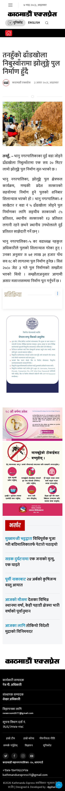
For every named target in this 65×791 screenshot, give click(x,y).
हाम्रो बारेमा (28, 738)
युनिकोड (18, 22)
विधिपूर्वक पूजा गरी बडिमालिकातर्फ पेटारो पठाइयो (31, 541)
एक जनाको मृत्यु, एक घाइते (30, 562)
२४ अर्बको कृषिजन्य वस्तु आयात (30, 582)
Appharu (52, 787)
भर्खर (15, 525)
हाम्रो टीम (10, 738)
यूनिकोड (47, 745)
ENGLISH (34, 22)
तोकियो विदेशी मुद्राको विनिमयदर (27, 628)
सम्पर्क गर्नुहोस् (10, 745)
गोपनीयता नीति (47, 738)
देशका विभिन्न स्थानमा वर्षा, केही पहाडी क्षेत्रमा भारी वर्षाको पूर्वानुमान (32, 605)
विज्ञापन (29, 745)
